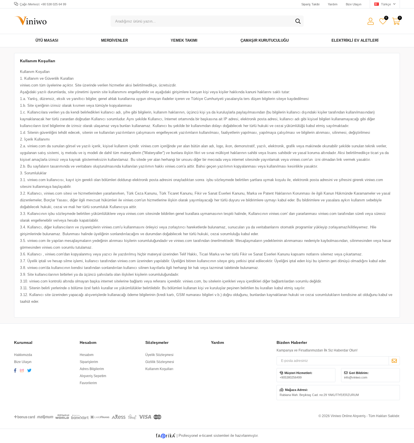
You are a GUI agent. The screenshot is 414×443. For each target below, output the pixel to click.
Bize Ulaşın (353, 4)
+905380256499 (291, 377)
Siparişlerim (89, 362)
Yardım (332, 4)
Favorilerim (88, 383)
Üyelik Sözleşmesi (159, 355)
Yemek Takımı (184, 40)
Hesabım (87, 355)
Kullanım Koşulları (159, 369)
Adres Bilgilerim (92, 369)
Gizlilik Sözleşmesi (159, 362)
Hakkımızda (23, 355)
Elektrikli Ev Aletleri (355, 40)
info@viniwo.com (355, 377)
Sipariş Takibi (310, 4)
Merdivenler (114, 40)
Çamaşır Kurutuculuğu (265, 40)
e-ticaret (205, 435)
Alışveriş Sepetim (93, 376)
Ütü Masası (46, 40)
